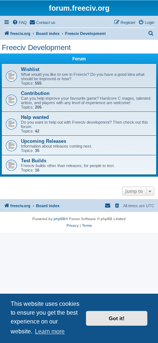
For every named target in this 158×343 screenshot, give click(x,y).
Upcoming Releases (43, 141)
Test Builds (33, 160)
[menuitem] (19, 22)
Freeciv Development (36, 47)
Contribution (35, 93)
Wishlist (30, 69)
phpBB (59, 219)
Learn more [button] (50, 331)
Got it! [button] (117, 318)
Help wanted (35, 117)
